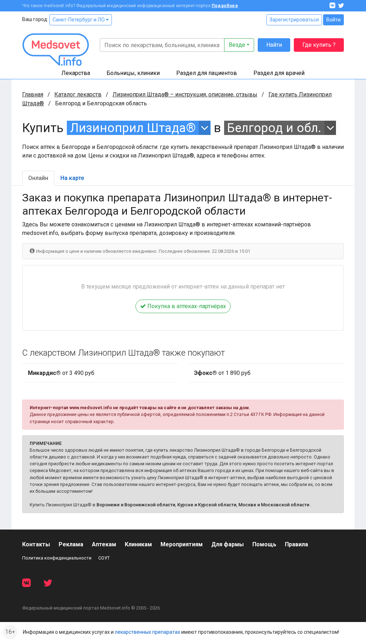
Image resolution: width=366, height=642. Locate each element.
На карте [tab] (72, 178)
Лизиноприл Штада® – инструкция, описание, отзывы (185, 94)
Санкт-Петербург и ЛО (79, 19)
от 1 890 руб (222, 373)
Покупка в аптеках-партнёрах (186, 306)
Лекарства (75, 73)
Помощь (264, 544)
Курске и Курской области (206, 504)
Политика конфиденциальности (57, 558)
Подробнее (225, 5)
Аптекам (104, 544)
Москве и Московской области (273, 504)
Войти (333, 19)
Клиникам (138, 544)
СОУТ (104, 558)
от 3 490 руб (61, 373)
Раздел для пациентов (206, 73)
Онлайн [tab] (38, 178)
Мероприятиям (181, 544)
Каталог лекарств (78, 94)
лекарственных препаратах (147, 632)
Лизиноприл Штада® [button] (133, 128)
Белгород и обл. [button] (274, 128)
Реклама (71, 544)
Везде (237, 44)
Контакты (36, 544)
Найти (274, 44)
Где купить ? (319, 44)
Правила (296, 544)
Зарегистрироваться (294, 19)
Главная (32, 94)
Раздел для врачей (279, 73)
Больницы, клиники (133, 73)
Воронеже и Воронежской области (136, 504)
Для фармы (227, 544)
